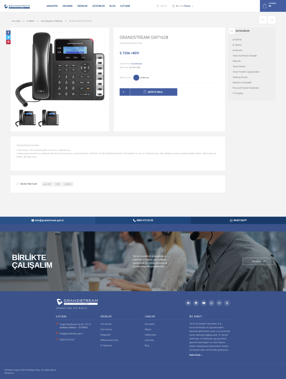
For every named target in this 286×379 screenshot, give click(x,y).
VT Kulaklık (238, 93)
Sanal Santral (239, 66)
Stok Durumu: (125, 77)
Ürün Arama (106, 329)
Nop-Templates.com (22, 373)
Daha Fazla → (196, 355)
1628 (57, 184)
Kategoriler (105, 335)
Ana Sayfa (149, 324)
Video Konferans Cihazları (245, 56)
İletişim (148, 329)
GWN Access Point (109, 340)
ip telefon (67, 184)
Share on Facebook (8, 32)
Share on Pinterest (8, 42)
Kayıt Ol (164, 6)
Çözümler (149, 340)
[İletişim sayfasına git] (143, 261)
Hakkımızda (150, 335)
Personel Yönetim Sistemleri (246, 88)
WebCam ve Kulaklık (242, 82)
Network (237, 61)
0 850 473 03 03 (66, 340)
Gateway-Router (240, 77)
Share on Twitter (8, 37)
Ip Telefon (237, 45)
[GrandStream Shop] (77, 301)
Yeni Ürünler (106, 324)
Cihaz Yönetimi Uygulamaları (246, 72)
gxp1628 (47, 184)
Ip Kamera (237, 50)
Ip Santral (237, 39)
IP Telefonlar (106, 345)
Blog (147, 345)
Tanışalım (258, 261)
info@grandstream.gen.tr (71, 333)
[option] (25, 118)
